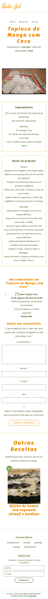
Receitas (23, 22)
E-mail (24, 381)
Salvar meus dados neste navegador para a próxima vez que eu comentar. (24, 413)
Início (13, 22)
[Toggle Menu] (43, 7)
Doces (35, 22)
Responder (26, 316)
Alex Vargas (26, 294)
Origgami (32, 596)
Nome (24, 368)
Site (24, 394)
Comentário (24, 341)
